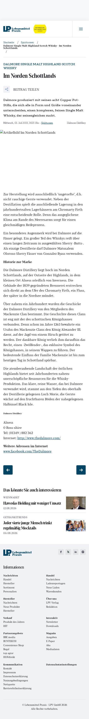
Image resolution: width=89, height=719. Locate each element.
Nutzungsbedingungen (15, 680)
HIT (5, 626)
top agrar (8, 653)
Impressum (9, 672)
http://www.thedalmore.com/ (39, 438)
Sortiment (8, 587)
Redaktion (51, 607)
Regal (6, 649)
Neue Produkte (11, 607)
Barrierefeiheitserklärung (17, 688)
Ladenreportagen (55, 583)
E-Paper (50, 641)
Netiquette (9, 684)
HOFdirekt (9, 657)
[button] (21, 89)
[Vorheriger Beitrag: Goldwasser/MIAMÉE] (8, 470)
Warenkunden (53, 591)
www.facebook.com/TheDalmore (27, 451)
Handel (7, 579)
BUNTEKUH (9, 641)
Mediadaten (52, 649)
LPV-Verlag (52, 602)
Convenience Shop (13, 645)
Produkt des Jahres (13, 622)
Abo (48, 645)
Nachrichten (53, 579)
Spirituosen (47, 122)
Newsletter (52, 622)
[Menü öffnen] (80, 29)
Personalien (10, 591)
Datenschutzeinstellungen (61, 664)
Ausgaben (51, 637)
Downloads (52, 626)
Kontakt (7, 668)
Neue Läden (52, 587)
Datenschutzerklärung (15, 676)
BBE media (9, 637)
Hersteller (8, 583)
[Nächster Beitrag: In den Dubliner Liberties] (81, 470)
